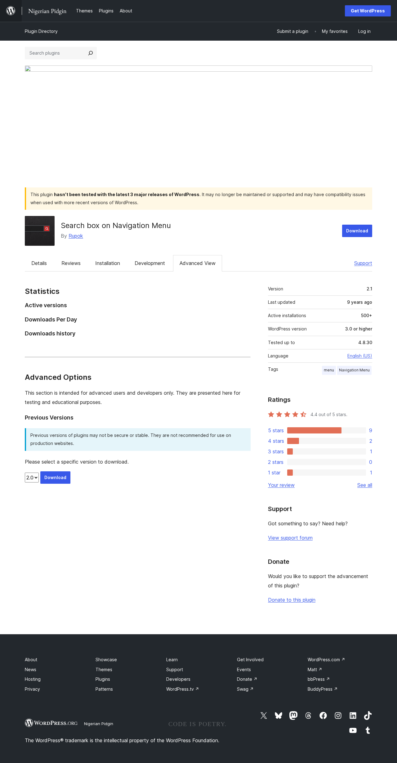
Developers (178, 679)
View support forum (290, 538)
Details (39, 263)
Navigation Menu (354, 370)
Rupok (76, 236)
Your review (281, 485)
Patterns (104, 689)
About (31, 659)
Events (244, 669)
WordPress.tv (182, 689)
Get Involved (250, 659)
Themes (104, 669)
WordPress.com (326, 659)
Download (357, 230)
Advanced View (198, 263)
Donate (247, 679)
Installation (107, 263)
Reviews (71, 263)
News (30, 669)
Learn (172, 659)
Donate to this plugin (291, 600)
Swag (245, 689)
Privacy (32, 689)
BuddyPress (323, 689)
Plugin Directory (41, 31)
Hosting (33, 679)
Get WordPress (368, 10)
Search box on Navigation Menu (116, 225)
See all (364, 485)
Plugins (103, 679)
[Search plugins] (90, 53)
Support (363, 263)
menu (329, 370)
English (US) (359, 355)
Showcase (106, 659)
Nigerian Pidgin (98, 723)
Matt (315, 669)
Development (150, 263)
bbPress (319, 679)
